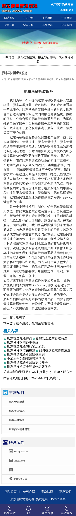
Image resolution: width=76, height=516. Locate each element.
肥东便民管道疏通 (17, 79)
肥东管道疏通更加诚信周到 (26, 354)
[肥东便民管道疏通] (23, 6)
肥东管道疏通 (17, 401)
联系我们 (66, 25)
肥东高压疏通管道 (19, 429)
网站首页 (9, 17)
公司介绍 (28, 17)
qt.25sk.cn (38, 285)
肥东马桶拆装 (17, 420)
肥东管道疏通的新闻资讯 (41, 79)
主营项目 (47, 17)
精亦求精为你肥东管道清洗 (34, 323)
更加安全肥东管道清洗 (51, 338)
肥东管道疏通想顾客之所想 (26, 346)
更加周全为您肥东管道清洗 (26, 358)
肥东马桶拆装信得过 (21, 350)
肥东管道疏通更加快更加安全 (27, 362)
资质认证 (9, 25)
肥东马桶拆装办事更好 (22, 342)
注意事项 (66, 17)
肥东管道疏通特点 (19, 338)
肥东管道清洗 (17, 410)
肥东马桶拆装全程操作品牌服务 (29, 366)
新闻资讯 (47, 25)
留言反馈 (28, 25)
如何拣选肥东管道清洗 (54, 350)
